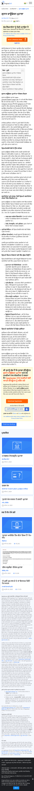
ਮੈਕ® (20, 413)
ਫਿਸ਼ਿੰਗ (6, 502)
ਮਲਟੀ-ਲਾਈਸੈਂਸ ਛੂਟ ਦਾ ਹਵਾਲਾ (15, 409)
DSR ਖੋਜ (5, 485)
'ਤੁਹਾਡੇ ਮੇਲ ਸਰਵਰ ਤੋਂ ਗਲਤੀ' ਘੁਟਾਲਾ (15, 499)
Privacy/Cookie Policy (8, 35)
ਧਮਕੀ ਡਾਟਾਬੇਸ (5, 8)
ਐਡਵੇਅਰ (4, 541)
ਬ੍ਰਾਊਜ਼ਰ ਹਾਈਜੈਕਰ (23, 489)
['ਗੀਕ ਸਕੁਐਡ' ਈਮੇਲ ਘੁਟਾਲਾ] (17, 557)
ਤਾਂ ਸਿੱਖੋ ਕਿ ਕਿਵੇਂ (17, 754)
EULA (26, 33)
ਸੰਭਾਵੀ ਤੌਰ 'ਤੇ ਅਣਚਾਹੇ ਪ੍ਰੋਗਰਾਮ (10, 489)
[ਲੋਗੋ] (7, 3)
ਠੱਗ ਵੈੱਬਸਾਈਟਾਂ (13, 8)
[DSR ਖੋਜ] (17, 475)
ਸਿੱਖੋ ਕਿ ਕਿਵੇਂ (16, 662)
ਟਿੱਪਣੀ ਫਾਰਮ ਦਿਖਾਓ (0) (9, 424)
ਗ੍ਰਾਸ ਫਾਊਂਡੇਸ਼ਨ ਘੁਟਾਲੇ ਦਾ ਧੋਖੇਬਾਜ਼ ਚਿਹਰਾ (11, 74)
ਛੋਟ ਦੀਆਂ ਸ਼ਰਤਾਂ (5, 751)
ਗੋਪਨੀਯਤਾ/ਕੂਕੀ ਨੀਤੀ (15, 735)
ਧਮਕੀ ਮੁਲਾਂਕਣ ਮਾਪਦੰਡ (14, 753)
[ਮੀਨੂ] (30, 3)
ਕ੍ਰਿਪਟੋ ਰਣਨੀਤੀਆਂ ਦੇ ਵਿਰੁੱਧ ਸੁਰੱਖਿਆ (12, 89)
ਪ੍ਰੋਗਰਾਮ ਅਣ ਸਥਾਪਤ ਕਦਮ (11, 760)
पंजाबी (27, 3)
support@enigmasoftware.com (8, 707)
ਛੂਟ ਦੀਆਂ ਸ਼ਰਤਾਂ (9, 660)
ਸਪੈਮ (3, 502)
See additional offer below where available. (14, 33)
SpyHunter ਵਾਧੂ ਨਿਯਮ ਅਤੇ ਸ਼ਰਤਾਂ (14, 762)
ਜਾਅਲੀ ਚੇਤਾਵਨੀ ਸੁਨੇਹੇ (7, 586)
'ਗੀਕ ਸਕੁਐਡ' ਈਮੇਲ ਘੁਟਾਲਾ (12, 567)
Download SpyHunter (15, 401)
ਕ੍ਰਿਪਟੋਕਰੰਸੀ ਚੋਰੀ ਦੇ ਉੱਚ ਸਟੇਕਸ (11, 77)
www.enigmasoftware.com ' (12, 691)
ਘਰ (2, 760)
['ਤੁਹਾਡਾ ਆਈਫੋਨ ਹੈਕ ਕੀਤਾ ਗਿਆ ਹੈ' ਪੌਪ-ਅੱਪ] (17, 525)
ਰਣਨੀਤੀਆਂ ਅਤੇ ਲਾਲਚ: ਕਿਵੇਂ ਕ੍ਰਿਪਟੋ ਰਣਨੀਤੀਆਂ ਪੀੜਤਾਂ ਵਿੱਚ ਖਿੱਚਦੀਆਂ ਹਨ (12, 81)
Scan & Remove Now (15, 39)
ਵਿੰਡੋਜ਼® (14, 413)
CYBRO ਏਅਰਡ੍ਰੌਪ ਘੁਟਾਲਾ (12, 456)
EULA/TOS (21, 659)
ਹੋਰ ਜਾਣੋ (25, 784)
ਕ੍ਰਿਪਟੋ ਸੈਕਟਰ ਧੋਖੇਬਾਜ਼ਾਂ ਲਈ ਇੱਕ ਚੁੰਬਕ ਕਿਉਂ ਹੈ (11, 86)
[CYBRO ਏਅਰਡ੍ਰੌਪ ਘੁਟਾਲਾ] (17, 446)
